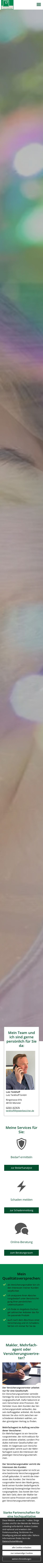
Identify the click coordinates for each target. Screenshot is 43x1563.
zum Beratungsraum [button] (21, 1252)
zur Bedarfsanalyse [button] (21, 1167)
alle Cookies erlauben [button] (21, 1547)
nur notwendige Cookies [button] (22, 1553)
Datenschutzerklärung (12, 1541)
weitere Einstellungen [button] (21, 1559)
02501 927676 (13, 1107)
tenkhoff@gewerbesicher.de (20, 1110)
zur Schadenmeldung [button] (21, 1210)
